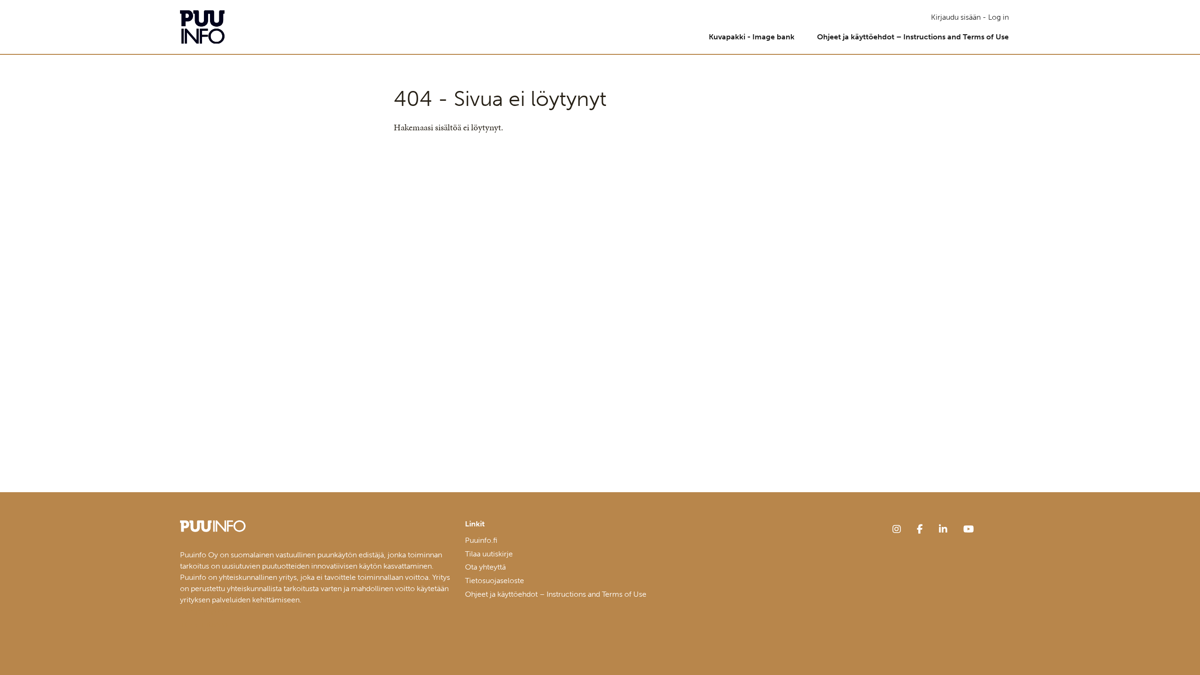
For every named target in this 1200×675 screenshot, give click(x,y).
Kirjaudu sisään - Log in (970, 17)
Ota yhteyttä (485, 566)
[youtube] (968, 529)
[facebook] (920, 529)
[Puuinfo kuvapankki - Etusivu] (202, 27)
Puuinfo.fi (481, 540)
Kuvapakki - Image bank (752, 36)
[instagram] (896, 529)
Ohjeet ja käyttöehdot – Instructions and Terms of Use (913, 36)
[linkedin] (943, 529)
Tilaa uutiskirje (489, 553)
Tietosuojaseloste (494, 580)
